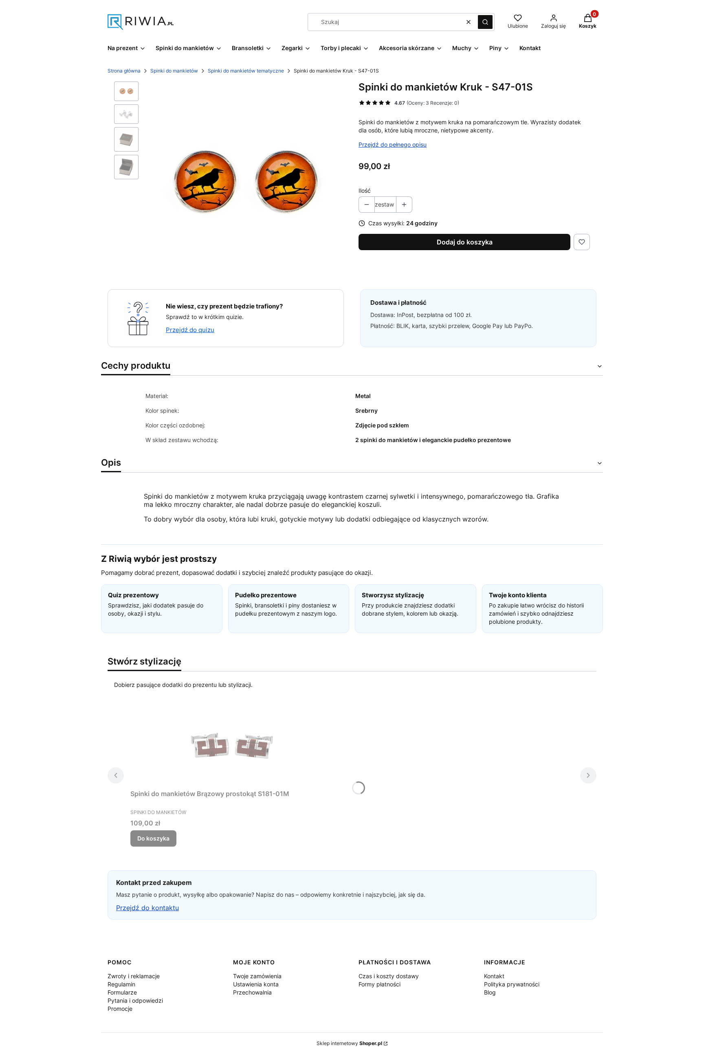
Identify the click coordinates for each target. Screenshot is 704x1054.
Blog (490, 992)
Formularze (122, 992)
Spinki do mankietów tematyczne (246, 71)
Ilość (365, 190)
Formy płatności (379, 984)
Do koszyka (153, 838)
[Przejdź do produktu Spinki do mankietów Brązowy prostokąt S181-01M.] (232, 745)
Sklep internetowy (349, 1043)
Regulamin (121, 984)
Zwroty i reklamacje (134, 976)
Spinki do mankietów (174, 71)
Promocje (120, 1008)
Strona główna (124, 71)
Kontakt (494, 976)
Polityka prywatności (511, 984)
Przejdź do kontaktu (147, 908)
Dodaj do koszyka (465, 242)
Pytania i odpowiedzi (135, 1000)
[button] (485, 22)
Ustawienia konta (256, 984)
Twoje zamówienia (257, 976)
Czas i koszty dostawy (389, 976)
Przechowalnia (252, 992)
